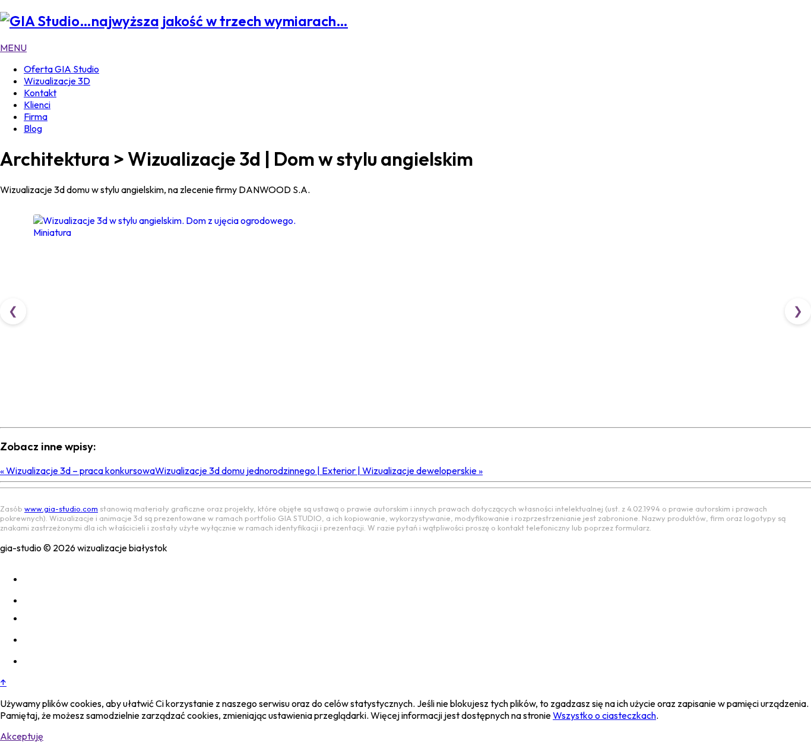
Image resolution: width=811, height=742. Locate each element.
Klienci (37, 104)
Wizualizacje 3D (57, 81)
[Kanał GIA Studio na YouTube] (33, 639)
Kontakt (40, 93)
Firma (35, 116)
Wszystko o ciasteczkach (604, 715)
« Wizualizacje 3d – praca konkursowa (77, 470)
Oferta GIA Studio (61, 69)
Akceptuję (21, 736)
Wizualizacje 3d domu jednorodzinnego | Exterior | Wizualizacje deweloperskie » (319, 470)
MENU (13, 47)
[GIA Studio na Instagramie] (33, 579)
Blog (33, 128)
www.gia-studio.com (61, 508)
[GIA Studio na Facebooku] (33, 600)
